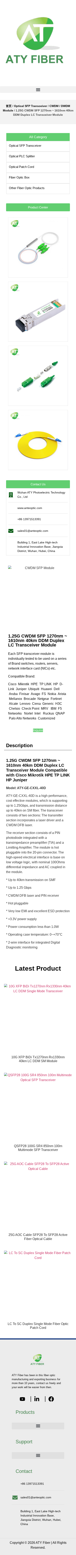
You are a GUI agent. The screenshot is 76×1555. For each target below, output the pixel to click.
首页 (9, 106)
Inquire (38, 730)
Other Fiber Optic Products (27, 188)
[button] (38, 89)
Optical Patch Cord (21, 166)
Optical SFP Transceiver (30, 106)
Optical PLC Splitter (22, 156)
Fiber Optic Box (19, 177)
